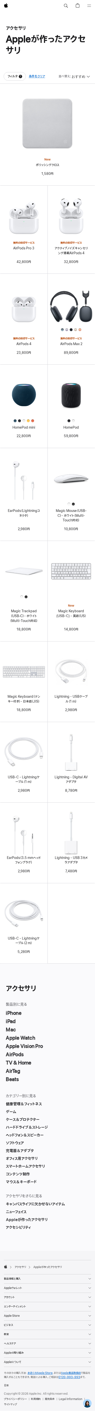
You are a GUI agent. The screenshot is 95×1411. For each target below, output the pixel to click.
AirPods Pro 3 (23, 248)
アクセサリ (20, 1267)
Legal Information (70, 1399)
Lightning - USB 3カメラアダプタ (71, 860)
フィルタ (17, 77)
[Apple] (5, 1266)
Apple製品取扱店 (71, 1373)
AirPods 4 (23, 344)
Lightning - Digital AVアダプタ (71, 779)
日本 (6, 1385)
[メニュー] (89, 6)
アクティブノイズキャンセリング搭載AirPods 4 (71, 250)
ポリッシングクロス (47, 165)
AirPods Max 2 (71, 344)
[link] (87, 1403)
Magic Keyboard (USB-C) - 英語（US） (71, 613)
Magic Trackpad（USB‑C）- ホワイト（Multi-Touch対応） (24, 616)
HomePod (71, 427)
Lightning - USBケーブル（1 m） (71, 699)
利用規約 (36, 1399)
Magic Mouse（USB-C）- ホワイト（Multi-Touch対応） (71, 515)
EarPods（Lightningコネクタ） (24, 513)
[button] (66, 6)
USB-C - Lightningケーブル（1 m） (24, 779)
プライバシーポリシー (15, 1399)
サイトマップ (10, 1404)
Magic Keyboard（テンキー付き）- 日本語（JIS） (24, 699)
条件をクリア (37, 76)
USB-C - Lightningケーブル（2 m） (24, 940)
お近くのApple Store (40, 1373)
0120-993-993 (69, 1377)
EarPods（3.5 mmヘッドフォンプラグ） (24, 860)
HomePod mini (23, 427)
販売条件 (50, 1399)
